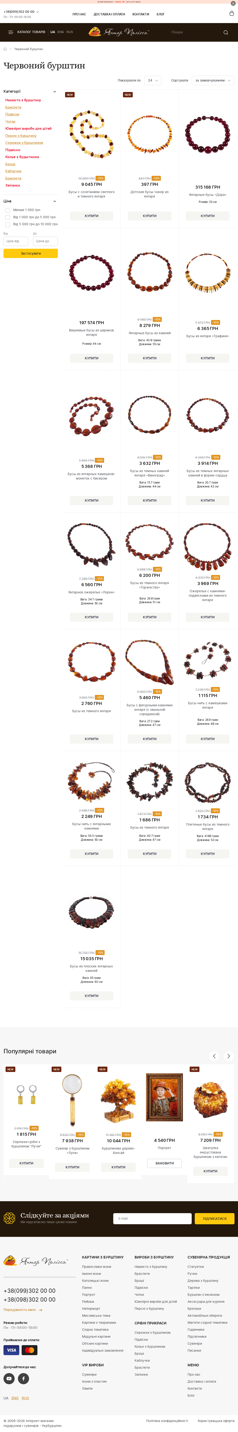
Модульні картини (96, 1336)
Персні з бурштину (20, 136)
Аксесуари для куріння (206, 1301)
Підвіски (12, 114)
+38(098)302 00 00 (29, 1300)
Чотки (10, 121)
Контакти (140, 14)
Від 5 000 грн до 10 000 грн (35, 224)
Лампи (87, 1388)
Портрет (88, 1294)
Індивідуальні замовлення (102, 1350)
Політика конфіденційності (167, 1421)
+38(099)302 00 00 (18, 12)
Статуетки (196, 1267)
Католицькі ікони (95, 1280)
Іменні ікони (91, 1274)
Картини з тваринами (99, 1322)
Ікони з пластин (94, 1381)
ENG (60, 32)
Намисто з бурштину (23, 100)
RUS (69, 32)
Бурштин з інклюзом (204, 1294)
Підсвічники (197, 1336)
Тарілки (194, 1287)
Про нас (79, 14)
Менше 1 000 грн (26, 210)
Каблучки (13, 171)
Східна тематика (95, 1329)
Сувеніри (89, 1374)
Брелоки (194, 1308)
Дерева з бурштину (203, 1280)
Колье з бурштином (22, 157)
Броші (10, 164)
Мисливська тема (96, 1315)
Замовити (164, 1163)
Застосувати (31, 253)
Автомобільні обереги (205, 1315)
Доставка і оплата (109, 14)
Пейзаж (88, 1301)
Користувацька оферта (216, 1421)
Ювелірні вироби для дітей (28, 128)
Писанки (194, 1350)
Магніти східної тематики (207, 1322)
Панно (87, 1287)
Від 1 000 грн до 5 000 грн (34, 217)
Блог (161, 14)
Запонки (12, 185)
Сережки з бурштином (24, 143)
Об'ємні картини (95, 1343)
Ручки (192, 1274)
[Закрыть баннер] (233, 3)
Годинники (196, 1329)
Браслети (13, 107)
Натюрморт (91, 1308)
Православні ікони (96, 1267)
